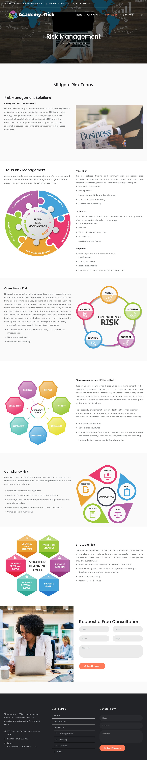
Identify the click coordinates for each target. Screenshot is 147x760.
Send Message (114, 748)
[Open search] (142, 15)
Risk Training (61, 739)
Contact (57, 751)
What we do (59, 727)
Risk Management (64, 733)
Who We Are (60, 721)
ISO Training (61, 745)
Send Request (93, 666)
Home (64, 43)
